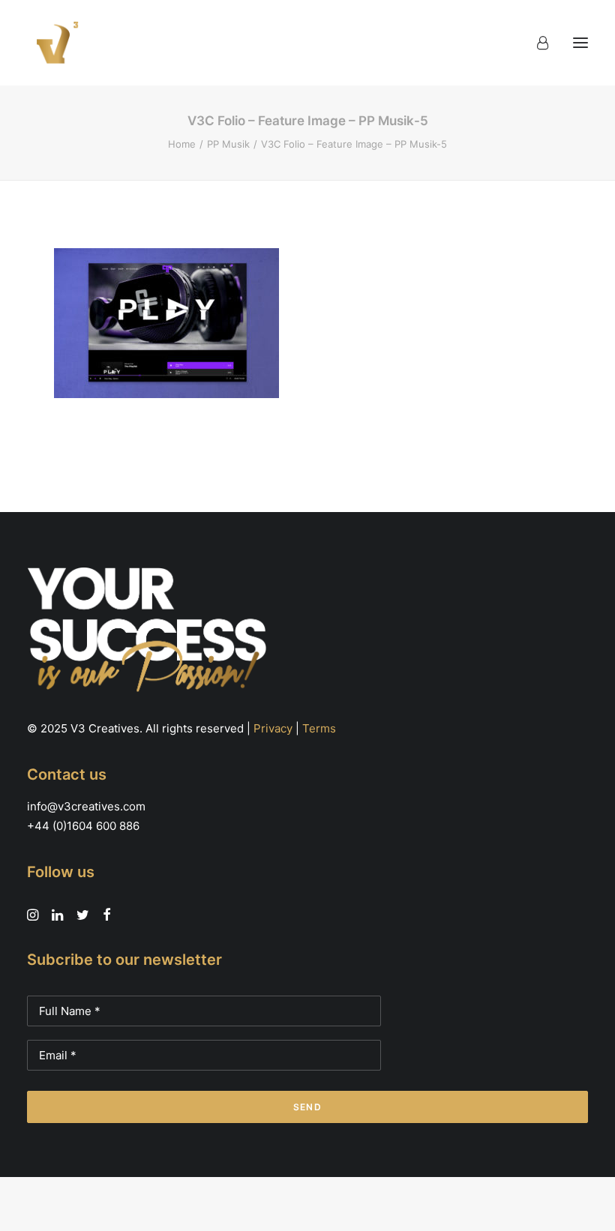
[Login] (536, 42)
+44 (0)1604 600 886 (83, 826)
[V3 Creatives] (53, 42)
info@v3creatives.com (86, 806)
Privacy (273, 728)
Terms (319, 728)
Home (182, 144)
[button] (580, 42)
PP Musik (228, 144)
